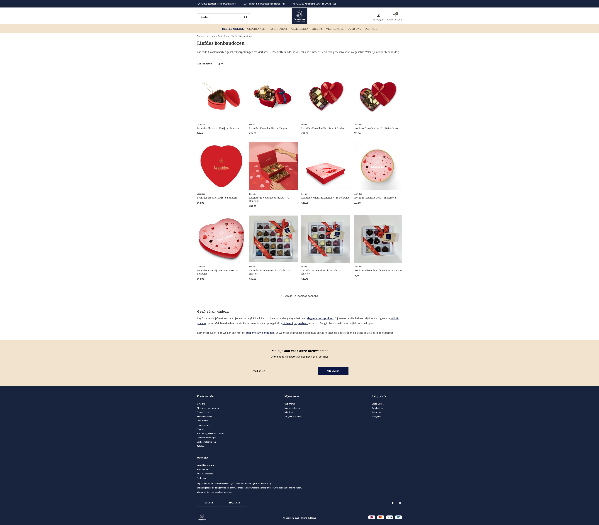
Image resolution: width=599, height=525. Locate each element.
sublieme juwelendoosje (260, 332)
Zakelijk (200, 446)
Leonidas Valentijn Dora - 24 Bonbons (375, 197)
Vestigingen (335, 28)
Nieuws (317, 28)
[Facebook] (393, 503)
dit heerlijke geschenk (295, 323)
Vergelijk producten (293, 416)
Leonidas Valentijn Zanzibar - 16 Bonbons (325, 197)
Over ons (354, 28)
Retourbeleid (203, 421)
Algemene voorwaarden (208, 408)
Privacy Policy (203, 412)
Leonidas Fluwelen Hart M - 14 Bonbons (323, 128)
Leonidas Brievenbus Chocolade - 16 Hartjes (321, 272)
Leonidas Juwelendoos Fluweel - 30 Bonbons (269, 199)
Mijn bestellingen (292, 408)
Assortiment (278, 28)
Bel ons (209, 503)
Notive (313, 518)
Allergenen (300, 28)
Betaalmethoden (204, 416)
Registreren (290, 404)
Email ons (234, 503)
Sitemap (200, 429)
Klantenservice (203, 425)
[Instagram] (399, 503)
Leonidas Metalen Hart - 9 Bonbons (217, 197)
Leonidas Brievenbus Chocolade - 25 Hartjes (269, 272)
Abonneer (333, 371)
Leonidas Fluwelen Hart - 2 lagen (268, 128)
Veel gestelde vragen (206, 442)
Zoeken (245, 17)
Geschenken (256, 28)
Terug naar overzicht (206, 36)
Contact (371, 28)
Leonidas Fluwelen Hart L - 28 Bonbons (376, 128)
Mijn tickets (289, 412)
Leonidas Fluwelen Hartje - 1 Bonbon (218, 128)
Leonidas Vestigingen (206, 438)
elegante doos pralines (320, 318)
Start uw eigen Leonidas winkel (210, 433)
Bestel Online (233, 28)
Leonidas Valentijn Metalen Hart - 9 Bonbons (217, 272)
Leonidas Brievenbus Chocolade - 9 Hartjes (378, 270)
